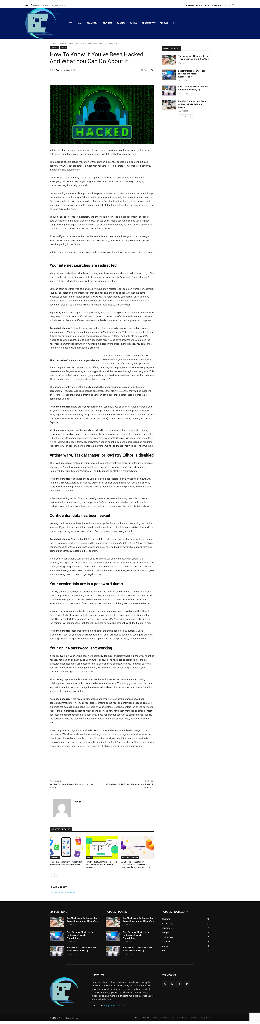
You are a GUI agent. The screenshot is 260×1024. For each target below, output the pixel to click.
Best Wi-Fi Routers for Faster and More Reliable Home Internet (192, 104)
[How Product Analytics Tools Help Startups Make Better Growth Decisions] (102, 847)
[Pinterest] (84, 78)
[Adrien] (52, 69)
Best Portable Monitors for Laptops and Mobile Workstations (191, 74)
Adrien (59, 70)
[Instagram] (164, 984)
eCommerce (55, 857)
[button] (174, 23)
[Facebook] (226, 5)
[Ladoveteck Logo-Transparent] (43, 23)
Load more (184, 116)
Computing (61, 43)
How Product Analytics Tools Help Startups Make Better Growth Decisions (101, 864)
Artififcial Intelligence (130, 857)
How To (63, 47)
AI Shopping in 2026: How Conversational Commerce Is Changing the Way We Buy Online (135, 864)
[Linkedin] (229, 5)
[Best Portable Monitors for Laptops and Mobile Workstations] (169, 75)
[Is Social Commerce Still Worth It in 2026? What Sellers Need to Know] (66, 847)
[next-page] (56, 875)
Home (52, 43)
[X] (233, 5)
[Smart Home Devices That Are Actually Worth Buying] (169, 90)
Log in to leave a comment (63, 892)
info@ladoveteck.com (114, 1005)
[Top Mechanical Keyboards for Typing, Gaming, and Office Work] (169, 60)
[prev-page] (51, 875)
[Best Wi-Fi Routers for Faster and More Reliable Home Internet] (169, 105)
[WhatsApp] (91, 78)
